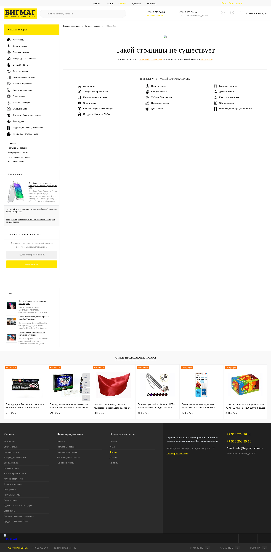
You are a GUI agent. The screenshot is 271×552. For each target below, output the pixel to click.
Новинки (12, 143)
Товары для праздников (95, 91)
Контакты (151, 3)
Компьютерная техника (95, 97)
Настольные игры (160, 103)
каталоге (206, 60)
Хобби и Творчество (161, 97)
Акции (110, 3)
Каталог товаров (17, 29)
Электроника (89, 103)
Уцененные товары (16, 161)
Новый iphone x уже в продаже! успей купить (32, 302)
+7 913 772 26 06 (41, 548)
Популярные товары (17, 148)
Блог (10, 293)
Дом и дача (157, 108)
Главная (96, 3)
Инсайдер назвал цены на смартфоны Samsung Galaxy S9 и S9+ (43, 185)
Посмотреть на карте (177, 453)
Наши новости (15, 174)
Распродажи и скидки (18, 152)
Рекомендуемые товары (19, 157)
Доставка (136, 3)
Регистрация (235, 3)
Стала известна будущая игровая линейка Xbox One (34, 318)
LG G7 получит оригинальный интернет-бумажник (32, 333)
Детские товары (227, 91)
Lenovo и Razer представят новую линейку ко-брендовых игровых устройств (31, 210)
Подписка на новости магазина (24, 234)
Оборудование (226, 103)
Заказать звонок (155, 15)
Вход (223, 3)
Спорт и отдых (158, 86)
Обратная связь (18, 548)
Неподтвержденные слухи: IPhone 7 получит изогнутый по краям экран (30, 220)
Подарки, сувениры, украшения (235, 108)
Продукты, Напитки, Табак (96, 114)
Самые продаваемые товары (135, 357)
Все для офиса (159, 91)
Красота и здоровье (229, 97)
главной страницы (150, 60)
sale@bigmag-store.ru (249, 448)
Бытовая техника (228, 86)
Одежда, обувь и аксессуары (98, 108)
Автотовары (89, 86)
